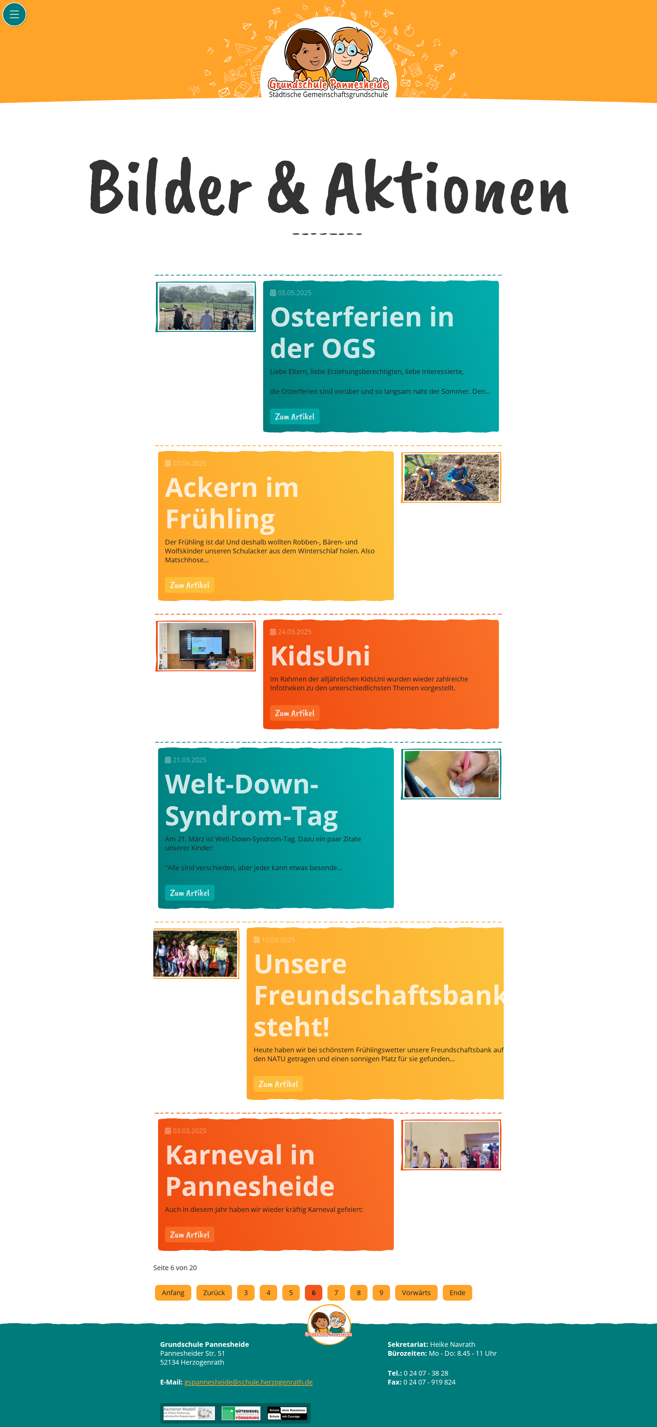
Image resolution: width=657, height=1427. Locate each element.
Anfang (173, 1292)
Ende (457, 1292)
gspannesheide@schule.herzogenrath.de (248, 1382)
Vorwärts (416, 1292)
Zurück (214, 1292)
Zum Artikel (294, 416)
